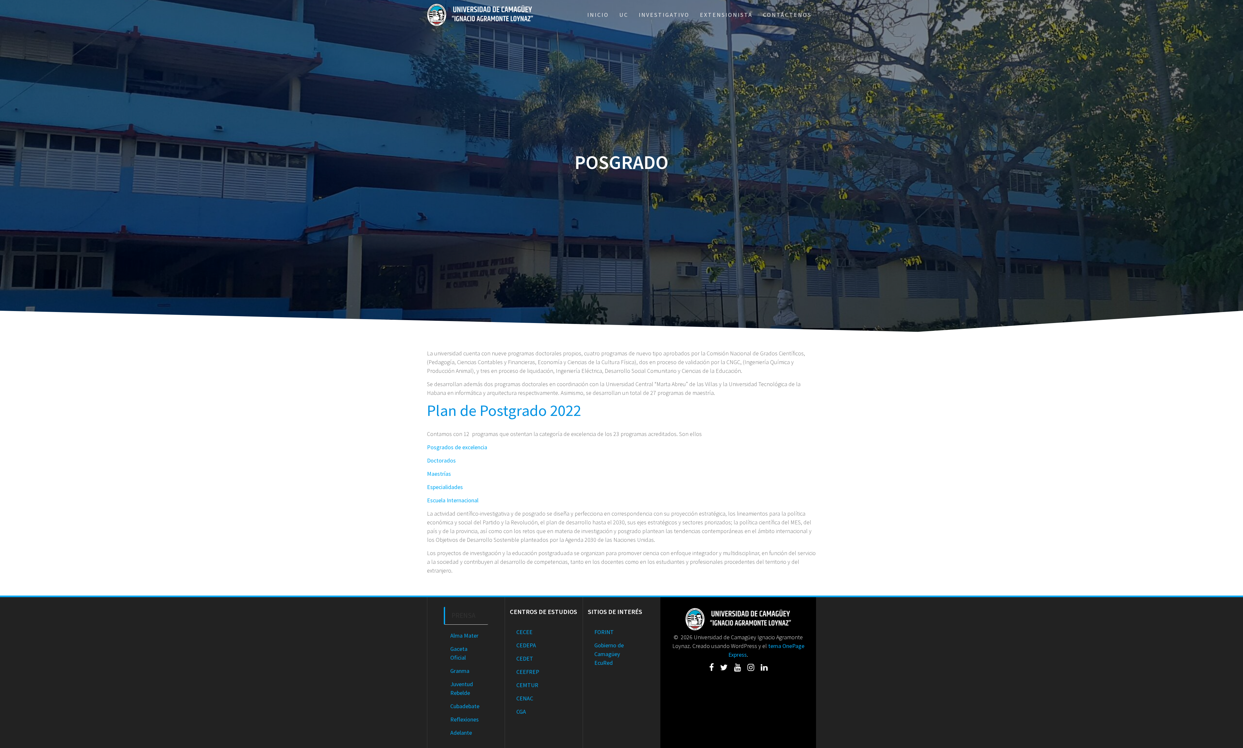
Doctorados (441, 460)
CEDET (524, 658)
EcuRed (603, 662)
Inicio (598, 14)
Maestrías (439, 473)
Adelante (461, 732)
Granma (459, 671)
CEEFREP (527, 671)
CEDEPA (526, 645)
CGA (521, 711)
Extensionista (726, 14)
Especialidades (445, 487)
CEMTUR (527, 685)
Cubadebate (464, 706)
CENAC (524, 698)
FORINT (604, 632)
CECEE (524, 632)
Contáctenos (787, 14)
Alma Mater (464, 635)
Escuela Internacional (452, 500)
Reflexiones (464, 719)
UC (623, 14)
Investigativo (664, 14)
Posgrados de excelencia (457, 447)
